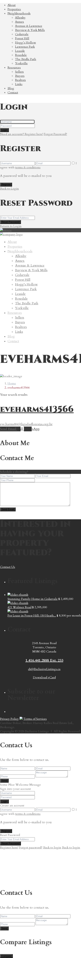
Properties (14, 9)
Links (18, 84)
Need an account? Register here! (21, 134)
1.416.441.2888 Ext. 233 (44, 660)
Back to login (52, 847)
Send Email (8, 429)
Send (4, 780)
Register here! (9, 847)
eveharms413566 (37, 409)
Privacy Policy (9, 719)
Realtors (20, 80)
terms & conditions (27, 167)
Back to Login (9, 189)
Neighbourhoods (19, 13)
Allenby (20, 18)
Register (6, 184)
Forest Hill (22, 38)
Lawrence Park (25, 47)
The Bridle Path (25, 59)
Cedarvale (21, 34)
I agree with (38, 165)
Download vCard (44, 677)
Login (4, 130)
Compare (6, 956)
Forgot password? (30, 847)
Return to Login (10, 226)
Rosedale (21, 55)
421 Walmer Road (19, 607)
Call (20, 429)
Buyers (19, 76)
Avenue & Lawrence (28, 26)
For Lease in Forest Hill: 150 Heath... (32, 616)
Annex (19, 22)
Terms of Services (35, 719)
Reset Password (10, 222)
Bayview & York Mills (30, 30)
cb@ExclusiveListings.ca (44, 669)
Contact (13, 92)
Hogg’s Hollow (25, 42)
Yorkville (21, 63)
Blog (11, 88)
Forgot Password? (55, 134)
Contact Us (7, 567)
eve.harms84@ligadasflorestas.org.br (26, 424)
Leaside (20, 51)
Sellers (19, 72)
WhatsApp (32, 429)
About (12, 5)
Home (12, 383)
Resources (14, 67)
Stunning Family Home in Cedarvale (33, 599)
